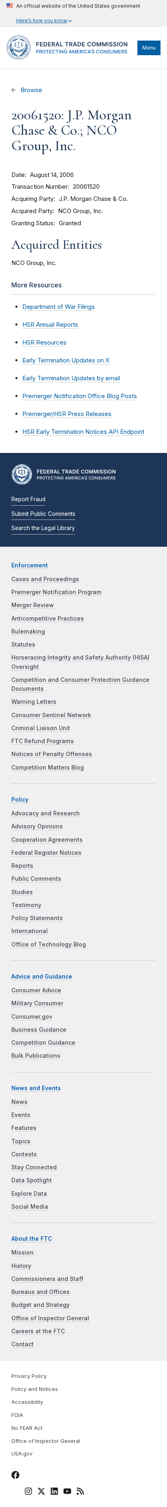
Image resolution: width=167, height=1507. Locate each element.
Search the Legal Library (43, 528)
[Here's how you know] (73, 13)
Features (23, 1128)
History (21, 1266)
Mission (22, 1252)
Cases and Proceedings (45, 579)
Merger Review (32, 605)
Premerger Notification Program (56, 592)
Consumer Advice (36, 990)
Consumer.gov (31, 1016)
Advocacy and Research (45, 813)
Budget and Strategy (40, 1305)
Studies (22, 892)
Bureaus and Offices (40, 1292)
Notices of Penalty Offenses (51, 754)
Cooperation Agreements (47, 840)
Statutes (23, 644)
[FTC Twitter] (41, 1491)
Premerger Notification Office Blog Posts (79, 396)
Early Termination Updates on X (65, 360)
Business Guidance (38, 1029)
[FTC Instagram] (28, 1492)
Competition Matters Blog (47, 767)
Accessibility (27, 1402)
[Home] (69, 57)
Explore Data (29, 1193)
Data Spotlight (31, 1180)
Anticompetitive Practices (47, 618)
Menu (149, 48)
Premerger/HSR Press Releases (66, 414)
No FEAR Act (27, 1428)
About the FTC (31, 1238)
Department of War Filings (58, 306)
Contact (22, 1344)
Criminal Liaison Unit (40, 728)
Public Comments (36, 878)
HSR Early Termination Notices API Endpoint (83, 431)
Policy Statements (37, 918)
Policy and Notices (34, 1389)
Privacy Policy (29, 1376)
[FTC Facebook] (15, 1476)
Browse (30, 90)
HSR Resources (44, 342)
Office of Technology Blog (48, 944)
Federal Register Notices (46, 852)
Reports (22, 865)
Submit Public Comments (43, 514)
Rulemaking (28, 631)
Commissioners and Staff (47, 1279)
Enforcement (29, 565)
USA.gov (21, 1454)
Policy (19, 799)
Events (20, 1115)
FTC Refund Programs (42, 741)
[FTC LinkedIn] (54, 1492)
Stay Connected (34, 1167)
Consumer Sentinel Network (51, 715)
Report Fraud (28, 499)
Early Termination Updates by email (71, 378)
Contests (24, 1154)
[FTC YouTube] (67, 1492)
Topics (20, 1141)
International (29, 931)
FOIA (17, 1415)
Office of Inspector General (50, 1318)
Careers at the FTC (38, 1331)
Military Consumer (37, 1003)
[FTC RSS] (80, 1492)
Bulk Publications (35, 1055)
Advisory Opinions (37, 826)
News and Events (36, 1088)
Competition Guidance (43, 1042)
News (19, 1102)
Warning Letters (33, 702)
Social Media (29, 1206)
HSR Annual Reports (50, 324)
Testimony (26, 905)
